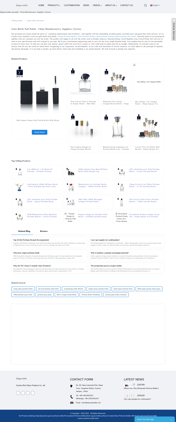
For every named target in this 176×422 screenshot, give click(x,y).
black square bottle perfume (96, 416)
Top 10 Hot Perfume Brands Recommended (31, 240)
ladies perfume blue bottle (125, 36)
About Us (110, 5)
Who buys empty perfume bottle (26, 253)
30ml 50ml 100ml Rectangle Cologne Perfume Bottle (90, 200)
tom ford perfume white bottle (48, 289)
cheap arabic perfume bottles (23, 289)
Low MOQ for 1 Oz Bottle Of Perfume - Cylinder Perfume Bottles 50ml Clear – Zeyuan (40, 170)
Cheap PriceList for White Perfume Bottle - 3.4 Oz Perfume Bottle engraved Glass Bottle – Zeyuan (144, 185)
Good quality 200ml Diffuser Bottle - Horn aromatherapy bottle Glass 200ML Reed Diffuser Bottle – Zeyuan (42, 185)
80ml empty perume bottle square (149, 289)
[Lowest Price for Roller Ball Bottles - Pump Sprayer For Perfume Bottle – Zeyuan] (148, 127)
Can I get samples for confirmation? (105, 240)
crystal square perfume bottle (53, 416)
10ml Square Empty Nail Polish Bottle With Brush (37, 120)
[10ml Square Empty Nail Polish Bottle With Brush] (39, 90)
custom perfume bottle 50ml (88, 418)
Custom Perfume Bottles (67, 36)
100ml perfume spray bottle (22, 295)
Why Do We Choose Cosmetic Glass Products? (32, 266)
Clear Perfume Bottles (86, 36)
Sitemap (32, 416)
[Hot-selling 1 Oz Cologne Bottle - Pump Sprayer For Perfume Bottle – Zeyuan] (148, 82)
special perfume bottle (148, 416)
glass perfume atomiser (106, 36)
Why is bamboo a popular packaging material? (110, 253)
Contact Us (126, 5)
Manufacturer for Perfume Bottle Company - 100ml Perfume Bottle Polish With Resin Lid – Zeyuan (92, 185)
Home (41, 5)
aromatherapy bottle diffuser (73, 289)
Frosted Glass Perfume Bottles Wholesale (123, 416)
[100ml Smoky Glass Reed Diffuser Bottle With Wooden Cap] (70, 172)
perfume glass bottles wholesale (116, 295)
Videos (96, 5)
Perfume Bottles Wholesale (91, 295)
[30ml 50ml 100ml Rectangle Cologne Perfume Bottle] (70, 202)
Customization (72, 5)
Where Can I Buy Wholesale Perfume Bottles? (141, 388)
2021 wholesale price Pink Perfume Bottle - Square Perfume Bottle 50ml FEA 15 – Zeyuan (42, 201)
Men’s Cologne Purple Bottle (66, 295)
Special (39, 416)
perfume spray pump (44, 295)
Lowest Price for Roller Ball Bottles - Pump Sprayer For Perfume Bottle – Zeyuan (147, 149)
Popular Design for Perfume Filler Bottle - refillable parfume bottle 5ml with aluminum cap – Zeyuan (93, 216)
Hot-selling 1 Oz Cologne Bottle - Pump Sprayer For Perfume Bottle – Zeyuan (146, 104)
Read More (39, 132)
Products (53, 5)
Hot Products (24, 416)
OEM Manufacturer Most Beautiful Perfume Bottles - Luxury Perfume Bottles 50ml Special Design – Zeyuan (42, 216)
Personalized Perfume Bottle (75, 416)
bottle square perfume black (123, 289)
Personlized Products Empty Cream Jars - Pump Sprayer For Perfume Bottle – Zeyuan (144, 216)
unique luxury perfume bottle (98, 289)
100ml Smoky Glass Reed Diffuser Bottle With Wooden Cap (93, 170)
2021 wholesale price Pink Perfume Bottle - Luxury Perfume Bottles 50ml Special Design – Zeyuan (144, 170)
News (86, 5)
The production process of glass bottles (106, 266)
